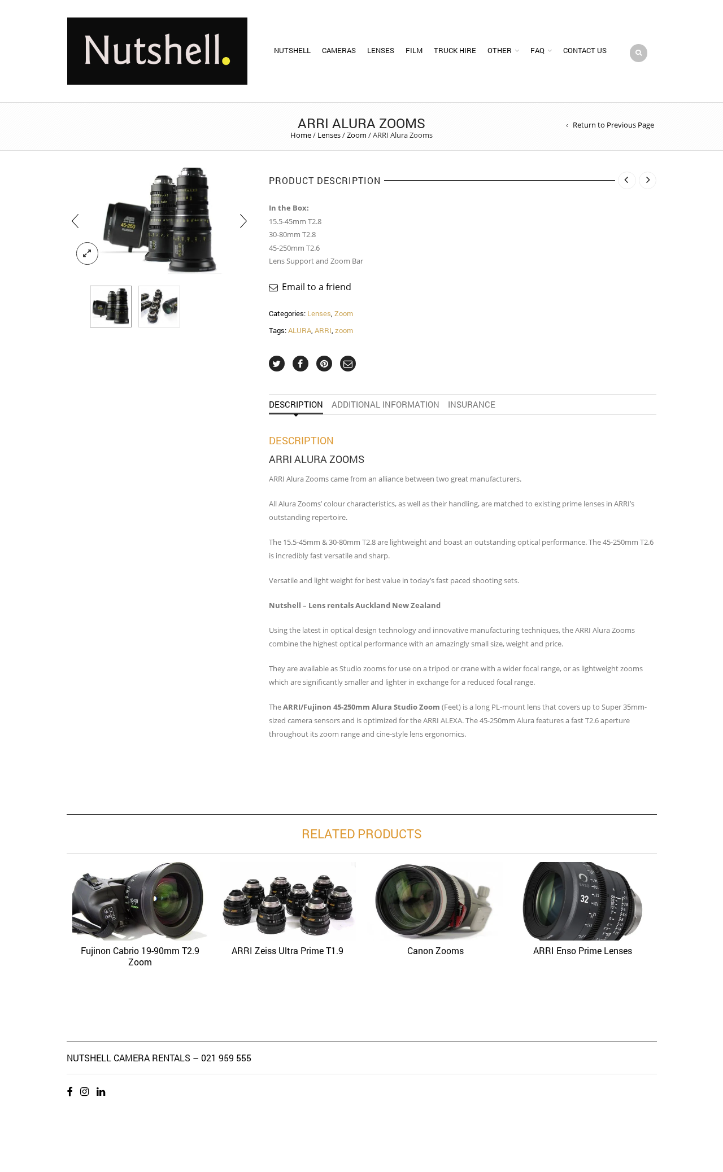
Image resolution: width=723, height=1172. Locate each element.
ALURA (299, 330)
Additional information (385, 404)
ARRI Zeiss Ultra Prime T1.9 (287, 950)
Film (414, 50)
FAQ (537, 50)
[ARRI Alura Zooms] (111, 306)
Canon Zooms (435, 950)
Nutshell (292, 50)
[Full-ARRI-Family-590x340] (159, 306)
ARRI (323, 330)
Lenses (380, 50)
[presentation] (75, 221)
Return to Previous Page (613, 125)
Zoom (357, 135)
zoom (344, 330)
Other (499, 50)
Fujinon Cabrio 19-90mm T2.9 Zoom (140, 956)
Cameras (339, 50)
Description (296, 404)
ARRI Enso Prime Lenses (582, 950)
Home (300, 135)
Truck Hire (455, 50)
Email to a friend (316, 287)
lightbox (87, 253)
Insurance (471, 404)
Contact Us (585, 50)
